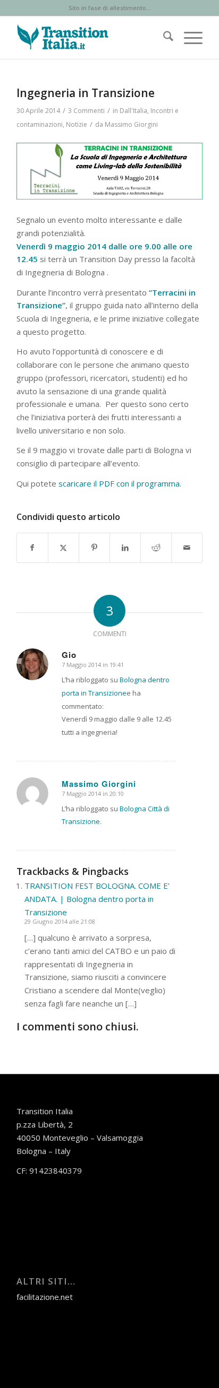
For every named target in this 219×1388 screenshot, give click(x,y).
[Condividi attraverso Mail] (187, 547)
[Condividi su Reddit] (156, 547)
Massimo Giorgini (131, 124)
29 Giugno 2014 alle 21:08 (59, 921)
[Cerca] (163, 37)
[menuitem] (163, 37)
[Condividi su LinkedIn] (125, 547)
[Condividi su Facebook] (32, 547)
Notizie (76, 124)
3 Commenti (86, 110)
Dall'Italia (133, 110)
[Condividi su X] (63, 547)
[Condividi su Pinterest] (94, 547)
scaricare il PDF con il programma (119, 483)
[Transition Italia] (90, 37)
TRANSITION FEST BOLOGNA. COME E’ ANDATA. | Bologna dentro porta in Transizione (97, 898)
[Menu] (188, 37)
